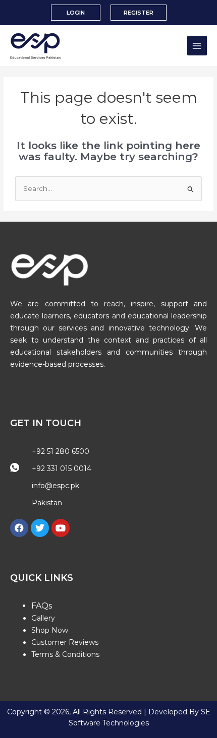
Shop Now (49, 630)
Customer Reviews (64, 642)
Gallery (43, 618)
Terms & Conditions (65, 654)
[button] (75, 13)
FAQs (41, 606)
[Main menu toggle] (197, 45)
